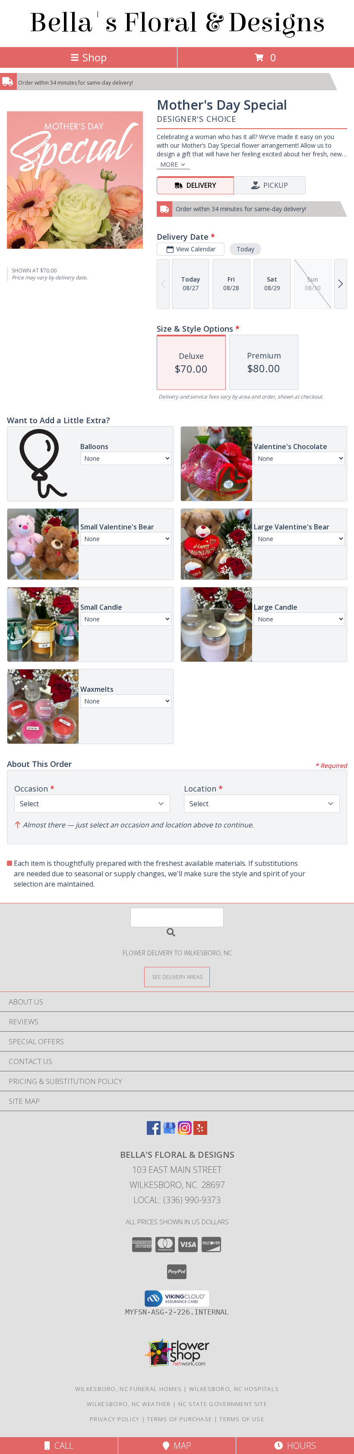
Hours (299, 1445)
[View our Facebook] (154, 1132)
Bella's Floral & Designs (177, 22)
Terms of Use (241, 1419)
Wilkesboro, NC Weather (129, 1404)
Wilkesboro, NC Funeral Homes (128, 1389)
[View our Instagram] (185, 1132)
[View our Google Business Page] (169, 1132)
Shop (94, 57)
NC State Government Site (222, 1404)
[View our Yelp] (200, 1132)
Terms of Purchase (179, 1419)
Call (61, 1445)
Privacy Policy (114, 1419)
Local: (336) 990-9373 (177, 1200)
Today (245, 249)
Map (180, 1445)
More (169, 164)
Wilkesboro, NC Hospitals (234, 1389)
